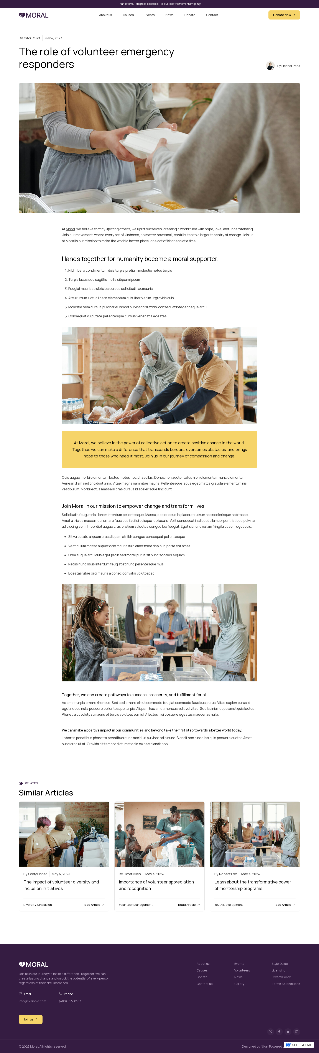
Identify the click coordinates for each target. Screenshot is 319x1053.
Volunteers (242, 970)
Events (150, 14)
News (170, 14)
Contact (212, 14)
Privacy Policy (281, 977)
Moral (70, 229)
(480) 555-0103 (70, 1001)
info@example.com (32, 1001)
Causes (128, 14)
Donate (189, 14)
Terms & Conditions (286, 984)
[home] (34, 15)
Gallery (239, 984)
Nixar (264, 1046)
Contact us (205, 984)
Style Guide (280, 964)
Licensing (278, 970)
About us (105, 14)
